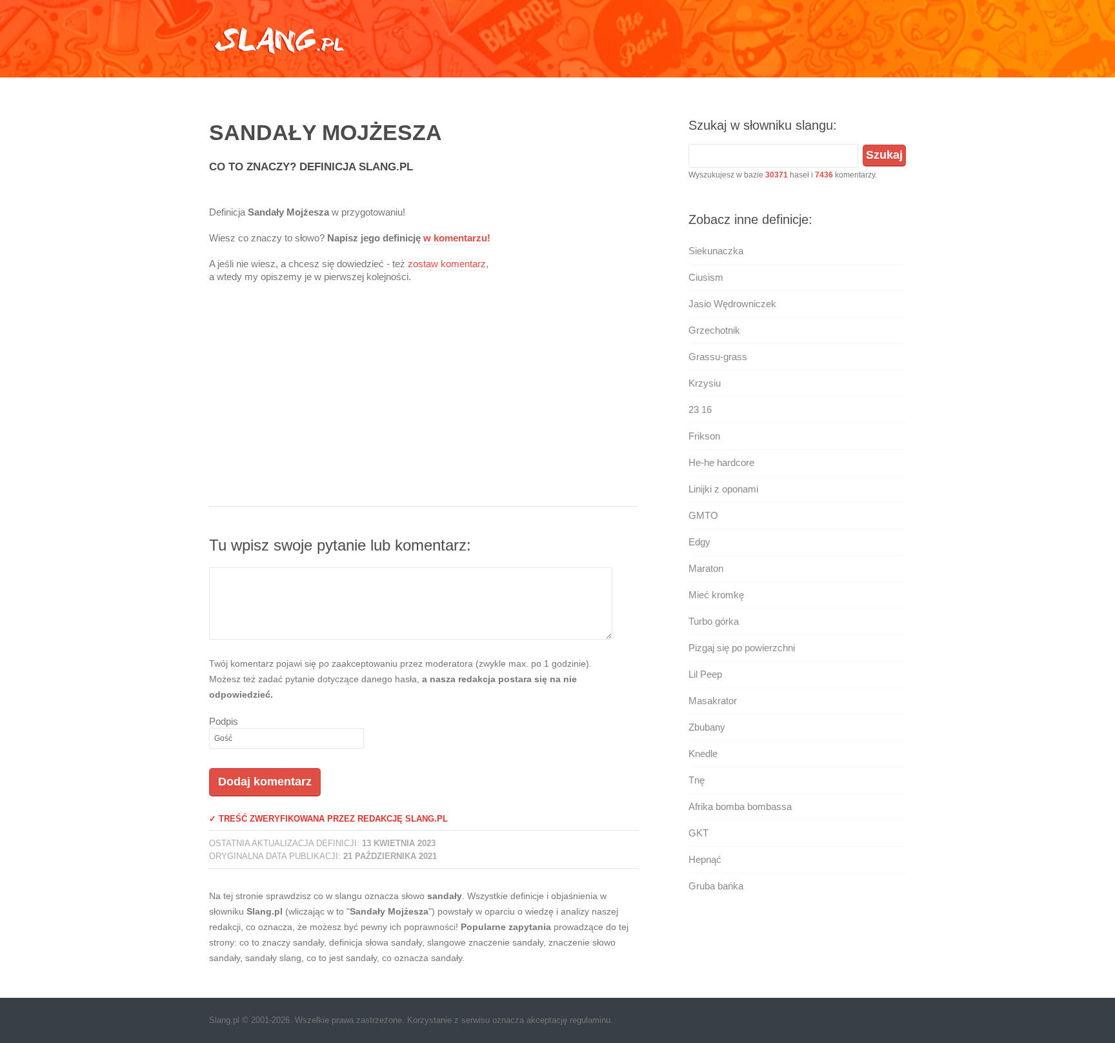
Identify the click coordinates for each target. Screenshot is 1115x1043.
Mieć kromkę (716, 594)
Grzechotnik (714, 330)
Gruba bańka (715, 885)
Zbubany (706, 727)
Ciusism (705, 277)
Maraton (705, 568)
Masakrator (712, 700)
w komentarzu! (456, 237)
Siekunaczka (715, 250)
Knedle (703, 753)
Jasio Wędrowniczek (732, 303)
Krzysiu (704, 383)
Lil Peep (705, 674)
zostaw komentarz (447, 263)
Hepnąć (704, 859)
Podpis (223, 721)
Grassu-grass (717, 356)
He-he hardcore (721, 462)
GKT (698, 832)
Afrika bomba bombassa (740, 806)
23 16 (700, 409)
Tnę (696, 780)
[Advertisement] (423, 402)
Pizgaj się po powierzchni (741, 647)
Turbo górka (713, 621)
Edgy (699, 541)
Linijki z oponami (723, 488)
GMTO (703, 515)
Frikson (704, 435)
